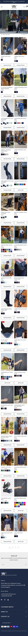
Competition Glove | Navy (20, 309)
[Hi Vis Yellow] (17, 472)
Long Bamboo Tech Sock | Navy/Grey (7, 181)
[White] (7, 282)
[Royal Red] (4, 251)
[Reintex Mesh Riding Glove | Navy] (20, 267)
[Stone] (21, 123)
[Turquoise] (9, 251)
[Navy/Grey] (4, 217)
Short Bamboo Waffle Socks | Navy (6, 309)
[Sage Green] (5, 154)
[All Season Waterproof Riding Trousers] (7, 77)
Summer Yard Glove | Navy (19, 57)
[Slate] (21, 410)
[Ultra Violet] (11, 251)
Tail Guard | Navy (18, 532)
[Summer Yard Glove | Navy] (20, 46)
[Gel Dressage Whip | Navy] (7, 395)
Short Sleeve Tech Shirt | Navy (20, 340)
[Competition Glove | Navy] (20, 298)
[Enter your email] (25, 564)
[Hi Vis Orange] (15, 504)
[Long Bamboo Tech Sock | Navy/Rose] (7, 108)
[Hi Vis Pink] (24, 503)
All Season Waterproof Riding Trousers (7, 88)
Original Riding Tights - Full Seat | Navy (7, 437)
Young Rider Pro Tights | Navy (20, 119)
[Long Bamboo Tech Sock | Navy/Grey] (7, 170)
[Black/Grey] (2, 217)
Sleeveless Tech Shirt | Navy (6, 278)
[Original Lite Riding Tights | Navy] (7, 139)
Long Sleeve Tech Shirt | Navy (7, 533)
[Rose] (19, 123)
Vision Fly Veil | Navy (6, 467)
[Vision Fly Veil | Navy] (7, 457)
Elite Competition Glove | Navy (20, 437)
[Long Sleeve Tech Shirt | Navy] (7, 522)
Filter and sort (6, 34)
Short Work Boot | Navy (20, 149)
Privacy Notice (24, 630)
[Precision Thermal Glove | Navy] (20, 202)
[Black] (15, 92)
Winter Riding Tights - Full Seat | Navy (19, 406)
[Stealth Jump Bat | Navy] (20, 362)
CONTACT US (5, 616)
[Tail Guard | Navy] (20, 522)
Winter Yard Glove (5, 56)
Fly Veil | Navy (4, 340)
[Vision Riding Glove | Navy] (7, 488)
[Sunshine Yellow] (7, 251)
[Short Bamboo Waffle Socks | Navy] (7, 298)
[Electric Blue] (21, 184)
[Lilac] (11, 249)
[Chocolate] (19, 282)
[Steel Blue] (11, 123)
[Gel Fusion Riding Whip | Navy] (20, 488)
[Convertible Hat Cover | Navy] (7, 362)
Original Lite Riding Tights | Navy (6, 150)
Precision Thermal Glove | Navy (20, 213)
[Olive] (19, 410)
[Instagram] (5, 599)
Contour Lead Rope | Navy (20, 181)
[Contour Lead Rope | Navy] (20, 170)
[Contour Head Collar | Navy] (7, 234)
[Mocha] (5, 470)
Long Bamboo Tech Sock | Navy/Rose (7, 119)
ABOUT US (4, 611)
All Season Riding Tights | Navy (20, 245)
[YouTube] (9, 599)
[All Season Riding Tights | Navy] (20, 234)
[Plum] (4, 154)
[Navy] (2, 60)
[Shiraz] (24, 184)
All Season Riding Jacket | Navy (20, 468)
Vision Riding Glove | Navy (6, 499)
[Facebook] (2, 599)
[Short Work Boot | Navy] (20, 139)
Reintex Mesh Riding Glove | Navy (19, 278)
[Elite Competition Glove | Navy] (20, 426)
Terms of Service (18, 630)
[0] (26, 7)
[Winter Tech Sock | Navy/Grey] (7, 202)
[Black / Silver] (2, 123)
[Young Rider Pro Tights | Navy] (20, 108)
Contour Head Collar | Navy (6, 245)
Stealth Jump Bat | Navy (20, 372)
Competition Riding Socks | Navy (20, 88)
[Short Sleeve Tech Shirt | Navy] (20, 329)
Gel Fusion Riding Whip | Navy (20, 499)
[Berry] (2, 249)
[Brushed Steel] (19, 184)
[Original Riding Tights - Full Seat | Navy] (7, 426)
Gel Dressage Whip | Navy (7, 405)
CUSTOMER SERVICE (7, 607)
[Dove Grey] (17, 249)
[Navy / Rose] (5, 123)
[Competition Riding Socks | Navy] (20, 77)
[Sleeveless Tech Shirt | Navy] (7, 267)
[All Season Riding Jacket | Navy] (20, 457)
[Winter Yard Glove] (7, 46)
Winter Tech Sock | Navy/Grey (5, 213)
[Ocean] (23, 184)
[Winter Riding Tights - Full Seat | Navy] (20, 395)
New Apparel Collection (14, 1)
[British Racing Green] (17, 184)
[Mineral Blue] (17, 123)
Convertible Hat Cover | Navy (7, 373)
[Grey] (15, 61)
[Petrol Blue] (7, 123)
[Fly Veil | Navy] (7, 329)
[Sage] (9, 123)
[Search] (24, 7)
